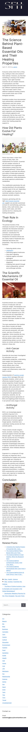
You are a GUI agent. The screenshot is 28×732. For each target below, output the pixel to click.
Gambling (5, 653)
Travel (4, 700)
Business (5, 629)
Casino (4, 637)
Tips (3, 695)
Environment (6, 645)
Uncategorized (7, 703)
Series (4, 682)
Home (4, 663)
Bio (3, 624)
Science (15, 579)
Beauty (4, 621)
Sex (3, 684)
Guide (4, 655)
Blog (5, 579)
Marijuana (5, 671)
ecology (10, 581)
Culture (4, 640)
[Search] (23, 605)
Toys (3, 697)
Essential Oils (17, 581)
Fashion (4, 647)
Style (3, 689)
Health (10, 579)
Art (3, 618)
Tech (3, 692)
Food (3, 650)
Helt (3, 661)
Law (3, 666)
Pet (3, 674)
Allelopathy (9, 250)
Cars (3, 634)
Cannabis (5, 632)
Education (5, 642)
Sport (4, 687)
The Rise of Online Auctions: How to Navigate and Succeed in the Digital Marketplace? (13, 589)
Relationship (6, 676)
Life (3, 668)
